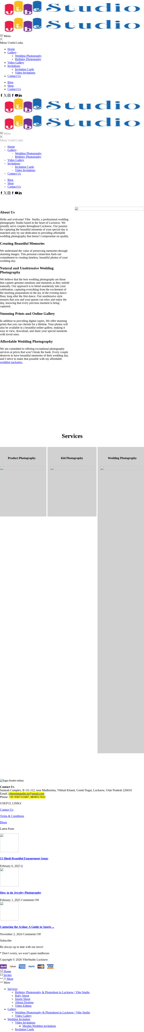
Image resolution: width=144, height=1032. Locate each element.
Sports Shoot (22, 999)
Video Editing (23, 1005)
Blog (10, 82)
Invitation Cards (24, 69)
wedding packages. (11, 362)
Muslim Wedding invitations (39, 1026)
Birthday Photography (28, 59)
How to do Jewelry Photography (20, 892)
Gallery (12, 52)
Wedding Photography (28, 55)
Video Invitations (25, 72)
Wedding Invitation (19, 1019)
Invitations (14, 65)
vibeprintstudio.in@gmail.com (26, 793)
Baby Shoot (22, 995)
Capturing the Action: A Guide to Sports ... (27, 926)
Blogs (3, 822)
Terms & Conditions (12, 816)
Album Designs (24, 1002)
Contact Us (14, 76)
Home (11, 49)
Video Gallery (16, 62)
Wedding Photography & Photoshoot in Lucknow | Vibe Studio (52, 1012)
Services (12, 989)
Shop (11, 85)
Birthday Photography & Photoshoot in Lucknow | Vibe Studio (52, 992)
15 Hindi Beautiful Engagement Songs (24, 858)
